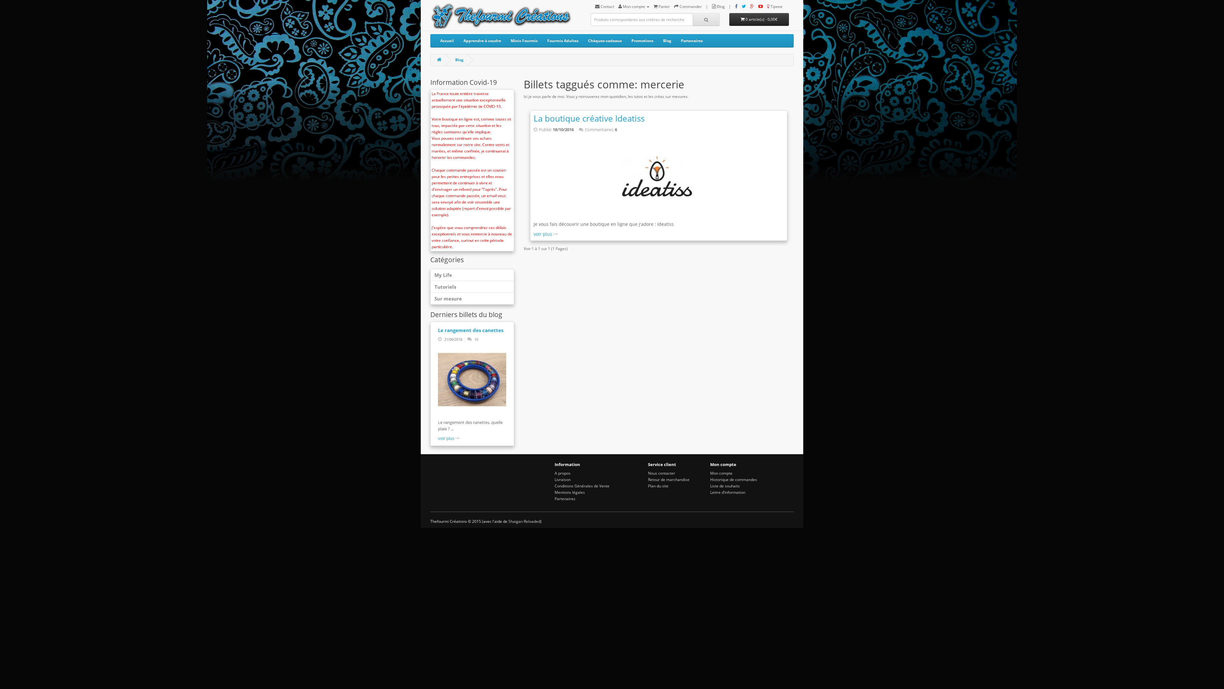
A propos (563, 473)
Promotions (642, 40)
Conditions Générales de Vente (582, 486)
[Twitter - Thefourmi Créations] (744, 6)
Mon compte (721, 473)
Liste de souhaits (725, 486)
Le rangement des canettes (470, 330)
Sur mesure (448, 298)
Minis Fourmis (524, 40)
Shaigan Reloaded (524, 521)
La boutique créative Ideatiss (589, 118)
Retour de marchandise (668, 479)
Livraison (563, 479)
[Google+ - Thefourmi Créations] (752, 6)
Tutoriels (445, 287)
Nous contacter (661, 473)
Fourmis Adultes (563, 40)
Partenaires (692, 40)
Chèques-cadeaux (605, 40)
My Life (443, 275)
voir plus (446, 438)
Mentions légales (570, 492)
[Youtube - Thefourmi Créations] (760, 6)
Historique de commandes (733, 479)
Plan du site (658, 486)
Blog (667, 40)
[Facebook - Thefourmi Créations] (736, 6)
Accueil (447, 40)
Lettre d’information (727, 492)
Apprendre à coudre (482, 40)
